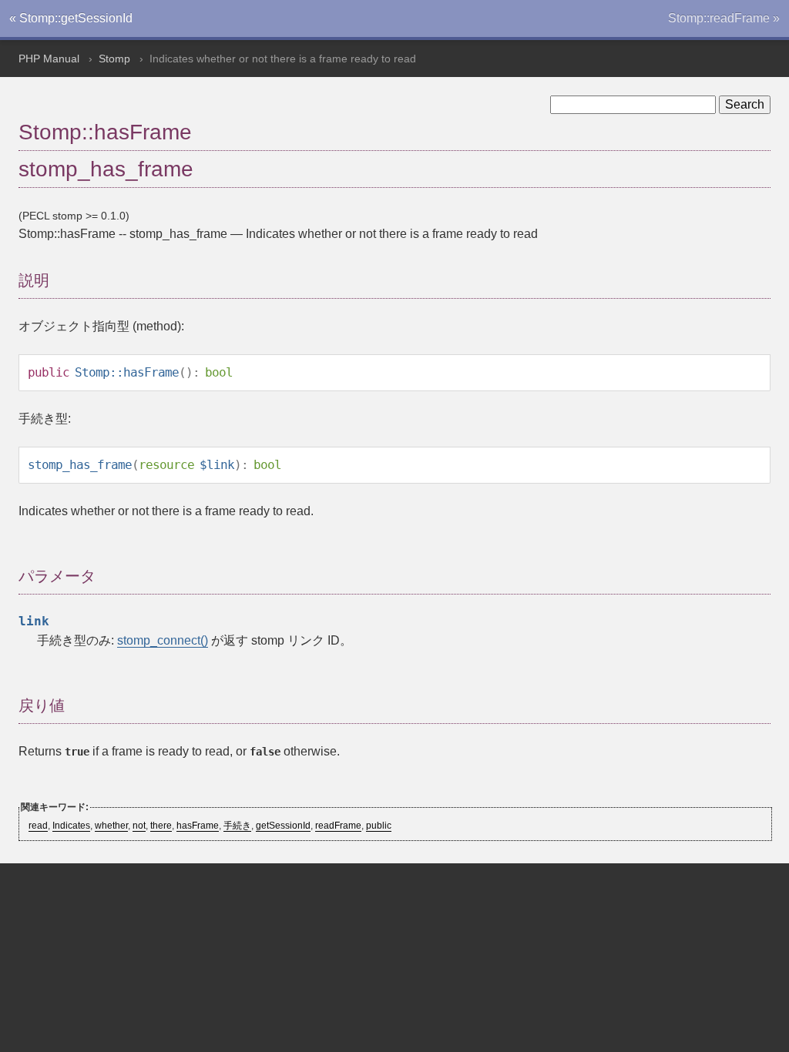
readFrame (338, 825)
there (161, 825)
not (139, 825)
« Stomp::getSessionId (71, 18)
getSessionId (283, 825)
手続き (237, 825)
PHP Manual (48, 58)
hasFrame (197, 825)
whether (111, 825)
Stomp (114, 58)
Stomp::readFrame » (724, 18)
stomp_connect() (162, 640)
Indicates (71, 825)
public (378, 825)
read (38, 825)
